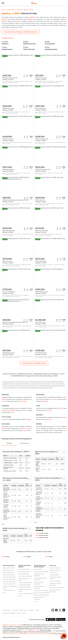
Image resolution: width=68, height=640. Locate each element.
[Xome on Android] (61, 619)
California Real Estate (9, 577)
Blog (37, 610)
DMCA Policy (32, 633)
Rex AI (24, 613)
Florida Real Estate (8, 590)
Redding (26, 9)
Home (3, 9)
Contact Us (15, 610)
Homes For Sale (10, 9)
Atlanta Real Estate (24, 569)
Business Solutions (55, 570)
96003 (31, 9)
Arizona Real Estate (8, 572)
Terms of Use (25, 630)
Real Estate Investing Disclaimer (19, 633)
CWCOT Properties (55, 581)
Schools (9, 443)
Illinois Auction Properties (41, 595)
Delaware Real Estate (9, 584)
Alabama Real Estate (9, 568)
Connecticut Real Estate (10, 581)
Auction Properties (55, 568)
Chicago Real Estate (24, 587)
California (19, 9)
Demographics (24, 443)
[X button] (60, 610)
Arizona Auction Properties (42, 593)
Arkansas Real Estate (9, 575)
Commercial (53, 572)
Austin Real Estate (23, 574)
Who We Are (6, 610)
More (4, 593)
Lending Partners (54, 575)
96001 (37, 535)
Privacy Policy (35, 630)
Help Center (23, 610)
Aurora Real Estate (23, 571)
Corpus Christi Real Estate (26, 593)
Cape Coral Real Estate (25, 582)
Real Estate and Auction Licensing (12, 625)
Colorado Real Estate (9, 579)
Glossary (31, 610)
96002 (38, 537)
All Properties (38, 569)
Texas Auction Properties (41, 571)
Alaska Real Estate (8, 570)
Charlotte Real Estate (24, 585)
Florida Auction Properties (41, 590)
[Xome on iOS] (51, 619)
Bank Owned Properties (56, 587)
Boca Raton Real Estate (25, 576)
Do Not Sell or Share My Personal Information (49, 633)
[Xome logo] (34, 3)
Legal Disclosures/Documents (12, 613)
